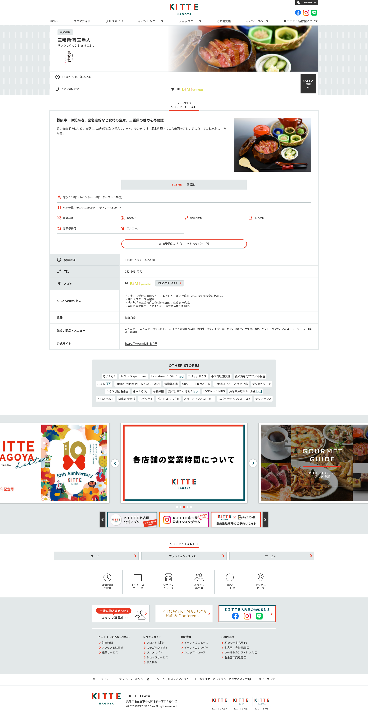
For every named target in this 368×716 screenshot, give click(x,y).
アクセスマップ (260, 586)
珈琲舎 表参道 (126, 399)
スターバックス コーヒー (199, 399)
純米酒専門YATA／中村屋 (250, 376)
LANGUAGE (308, 2)
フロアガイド (82, 21)
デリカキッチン (261, 384)
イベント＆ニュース (151, 21)
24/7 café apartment (134, 376)
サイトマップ (267, 679)
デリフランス (263, 399)
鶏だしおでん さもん (183, 391)
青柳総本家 (171, 384)
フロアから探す (156, 642)
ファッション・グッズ (182, 556)
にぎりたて (146, 399)
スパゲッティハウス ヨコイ (234, 399)
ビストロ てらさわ (168, 399)
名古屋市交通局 (233, 657)
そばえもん (109, 376)
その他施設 (224, 21)
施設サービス (229, 586)
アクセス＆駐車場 (112, 647)
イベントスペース (257, 21)
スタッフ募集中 (199, 586)
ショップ (308, 82)
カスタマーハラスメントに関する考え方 (223, 679)
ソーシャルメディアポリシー (174, 679)
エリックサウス (197, 376)
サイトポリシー (102, 679)
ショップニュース (190, 21)
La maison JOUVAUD (167, 376)
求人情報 (152, 662)
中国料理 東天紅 (220, 376)
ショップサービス (157, 657)
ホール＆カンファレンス (239, 652)
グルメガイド (114, 21)
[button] (177, 507)
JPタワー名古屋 (234, 642)
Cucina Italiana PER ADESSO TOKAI (138, 384)
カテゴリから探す (157, 647)
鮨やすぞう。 (141, 391)
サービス (270, 556)
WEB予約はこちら (170, 244)
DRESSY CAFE (105, 399)
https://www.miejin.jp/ (139, 343)
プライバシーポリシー (132, 679)
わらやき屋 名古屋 (117, 391)
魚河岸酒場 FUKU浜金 (245, 391)
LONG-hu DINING (214, 391)
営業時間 (107, 642)
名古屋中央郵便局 (235, 647)
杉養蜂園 (158, 391)
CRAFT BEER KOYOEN (196, 384)
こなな (104, 384)
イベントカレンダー (196, 647)
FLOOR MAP (167, 283)
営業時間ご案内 (107, 586)
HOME (54, 21)
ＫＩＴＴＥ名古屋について (301, 21)
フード (95, 556)
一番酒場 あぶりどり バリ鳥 (231, 384)
